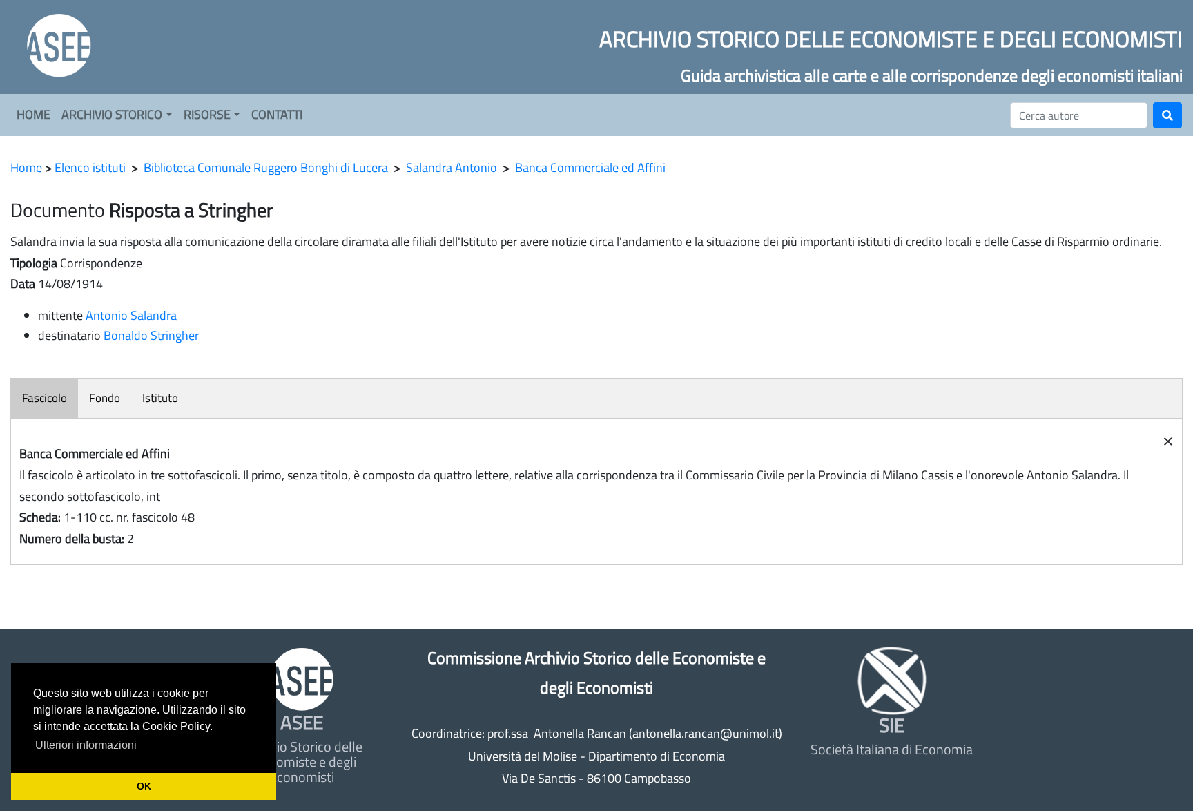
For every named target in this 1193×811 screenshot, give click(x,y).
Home (26, 167)
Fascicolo (44, 398)
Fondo (104, 398)
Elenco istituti (90, 167)
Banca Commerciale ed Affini (590, 167)
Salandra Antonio (451, 167)
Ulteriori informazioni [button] (86, 745)
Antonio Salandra (131, 315)
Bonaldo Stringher (151, 335)
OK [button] (144, 786)
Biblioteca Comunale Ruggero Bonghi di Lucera (266, 167)
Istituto (160, 398)
